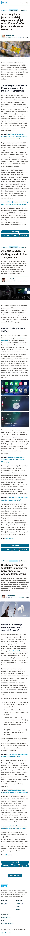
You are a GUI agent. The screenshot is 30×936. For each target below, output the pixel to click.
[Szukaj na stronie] (27, 3)
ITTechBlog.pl (8, 929)
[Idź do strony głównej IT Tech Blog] (15, 887)
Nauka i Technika (13, 10)
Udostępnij (14, 232)
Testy (17, 906)
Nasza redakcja (5, 917)
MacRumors (9, 538)
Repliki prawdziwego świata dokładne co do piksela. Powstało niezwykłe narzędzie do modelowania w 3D (14, 136)
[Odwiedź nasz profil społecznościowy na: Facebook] (2, 932)
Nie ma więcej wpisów (15, 875)
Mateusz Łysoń (10, 35)
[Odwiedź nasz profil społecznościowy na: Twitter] (6, 932)
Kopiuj (25, 235)
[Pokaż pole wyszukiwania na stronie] (22, 3)
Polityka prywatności (7, 923)
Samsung (8, 855)
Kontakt (3, 920)
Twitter (5, 235)
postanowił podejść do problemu (16, 651)
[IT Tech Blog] (4, 2)
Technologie (19, 903)
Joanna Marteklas (10, 279)
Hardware (4, 903)
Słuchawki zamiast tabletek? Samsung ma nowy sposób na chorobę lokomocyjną (12, 459)
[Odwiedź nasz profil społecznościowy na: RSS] (9, 932)
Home (4, 10)
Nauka (18, 909)
